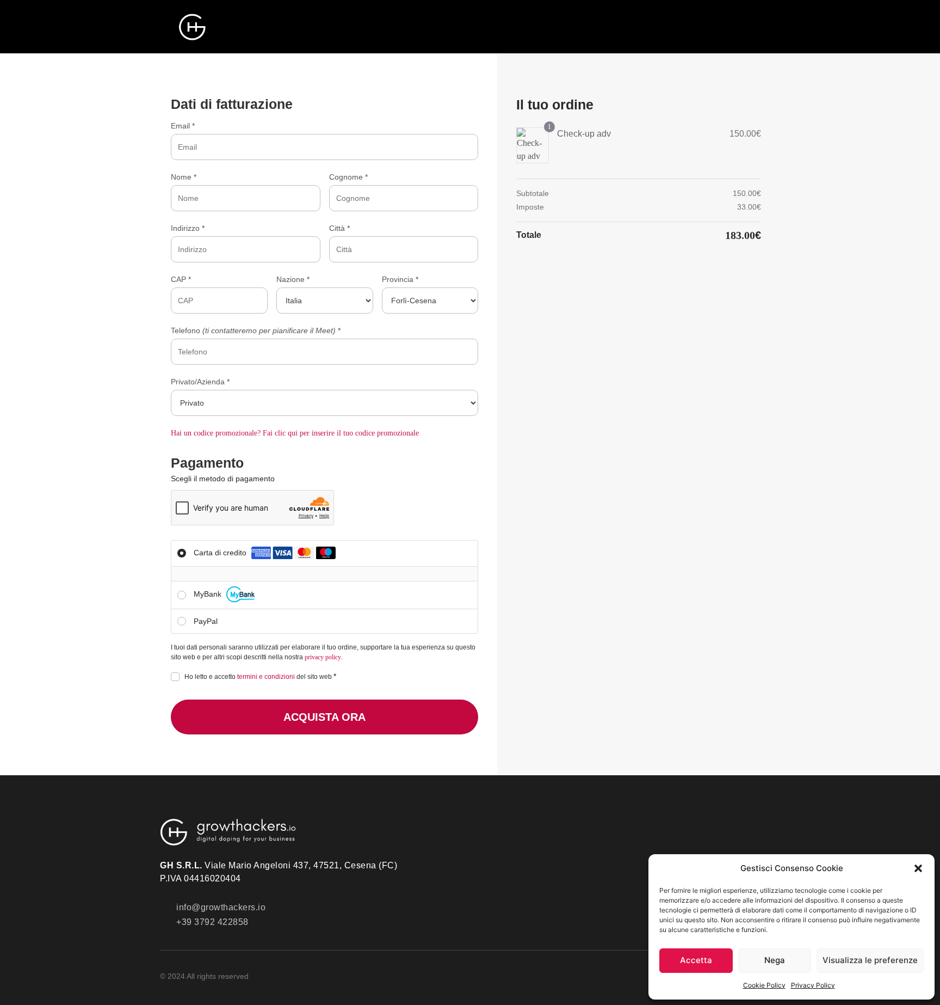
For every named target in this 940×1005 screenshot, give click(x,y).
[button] (918, 868)
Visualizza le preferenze (870, 960)
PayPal (206, 621)
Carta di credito (221, 552)
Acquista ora (324, 717)
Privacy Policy (813, 985)
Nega (774, 960)
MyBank (209, 594)
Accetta (696, 960)
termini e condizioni (266, 677)
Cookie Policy (764, 985)
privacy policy (323, 657)
